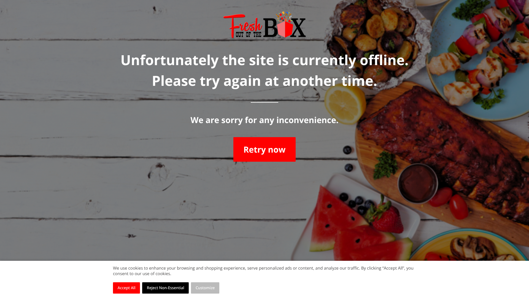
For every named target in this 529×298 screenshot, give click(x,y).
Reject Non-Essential (165, 288)
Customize (205, 288)
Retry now (264, 149)
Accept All (127, 288)
